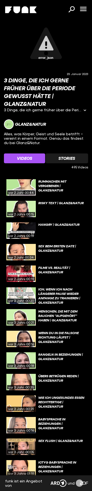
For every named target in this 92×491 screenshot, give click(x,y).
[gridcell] (46, 187)
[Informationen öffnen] (85, 111)
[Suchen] (71, 9)
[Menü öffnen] (83, 9)
